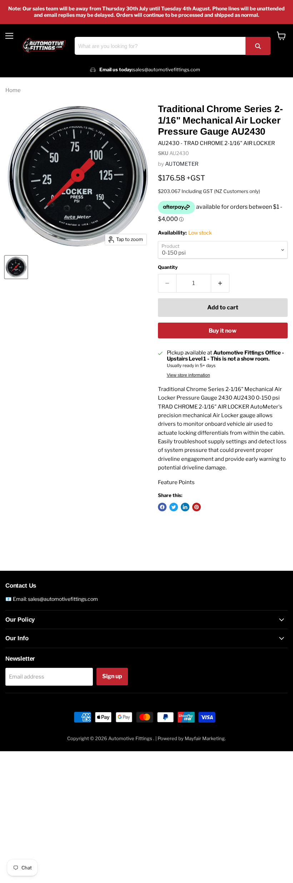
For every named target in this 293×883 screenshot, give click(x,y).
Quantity (168, 267)
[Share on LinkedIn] (185, 507)
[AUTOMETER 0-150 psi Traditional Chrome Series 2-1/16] (16, 267)
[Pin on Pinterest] (196, 507)
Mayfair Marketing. (205, 738)
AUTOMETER (181, 164)
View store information (188, 375)
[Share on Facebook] (162, 507)
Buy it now (223, 330)
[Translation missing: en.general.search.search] (257, 46)
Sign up (112, 676)
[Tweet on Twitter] (173, 507)
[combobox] (172, 46)
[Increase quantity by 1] (220, 283)
